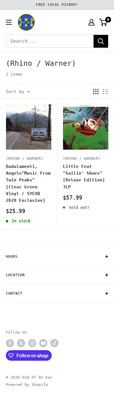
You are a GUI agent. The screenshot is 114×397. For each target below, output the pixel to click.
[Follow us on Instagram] (32, 343)
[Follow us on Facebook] (10, 343)
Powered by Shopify (27, 384)
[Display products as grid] (96, 91)
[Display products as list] (105, 91)
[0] (103, 22)
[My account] (91, 22)
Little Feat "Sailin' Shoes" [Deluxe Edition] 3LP (84, 177)
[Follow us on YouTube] (43, 343)
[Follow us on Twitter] (21, 343)
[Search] (101, 41)
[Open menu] (9, 22)
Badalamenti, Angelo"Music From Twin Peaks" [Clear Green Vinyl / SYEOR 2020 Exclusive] (28, 183)
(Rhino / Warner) (24, 158)
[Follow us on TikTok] (54, 343)
